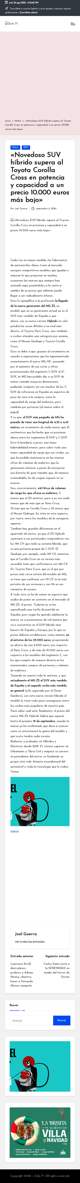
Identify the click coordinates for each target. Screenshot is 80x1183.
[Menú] (73, 24)
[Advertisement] (40, 77)
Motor (15, 147)
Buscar (14, 1005)
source (14, 831)
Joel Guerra (26, 934)
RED (25, 147)
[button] (30, 942)
